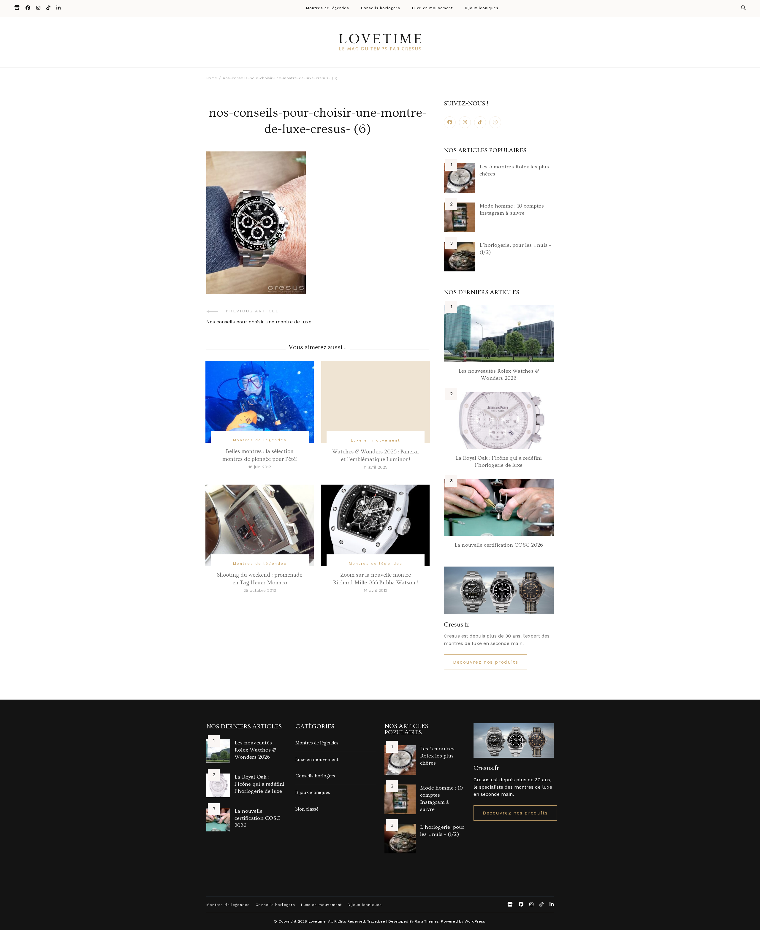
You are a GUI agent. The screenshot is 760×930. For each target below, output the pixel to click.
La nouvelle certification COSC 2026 (499, 545)
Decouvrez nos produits (485, 662)
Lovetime (317, 921)
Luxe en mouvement (432, 8)
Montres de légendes (327, 8)
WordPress (475, 921)
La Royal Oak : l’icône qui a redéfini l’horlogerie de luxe (260, 784)
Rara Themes (427, 921)
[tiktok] (480, 122)
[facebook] (450, 122)
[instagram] (465, 122)
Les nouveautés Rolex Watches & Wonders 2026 (255, 750)
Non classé (307, 809)
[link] (495, 122)
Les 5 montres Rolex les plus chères (437, 756)
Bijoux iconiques (482, 8)
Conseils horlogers (380, 8)
